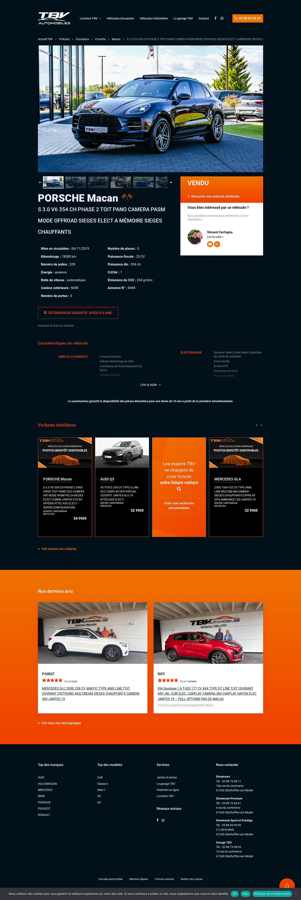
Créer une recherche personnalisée (179, 505)
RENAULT (44, 814)
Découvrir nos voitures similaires (214, 196)
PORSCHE (44, 802)
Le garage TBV (183, 18)
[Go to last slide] (44, 109)
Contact (204, 18)
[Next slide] (257, 109)
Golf (100, 777)
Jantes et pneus (167, 777)
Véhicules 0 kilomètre (154, 18)
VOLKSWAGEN (47, 783)
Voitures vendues (164, 879)
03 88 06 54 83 (249, 18)
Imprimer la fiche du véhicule (56, 325)
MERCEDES (45, 790)
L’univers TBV (88, 18)
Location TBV (165, 796)
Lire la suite (214, 236)
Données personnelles (110, 879)
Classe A (102, 783)
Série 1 (101, 790)
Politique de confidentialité (272, 893)
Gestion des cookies (192, 879)
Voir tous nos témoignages (61, 723)
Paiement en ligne (168, 790)
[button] (53, 182)
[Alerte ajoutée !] (287, 886)
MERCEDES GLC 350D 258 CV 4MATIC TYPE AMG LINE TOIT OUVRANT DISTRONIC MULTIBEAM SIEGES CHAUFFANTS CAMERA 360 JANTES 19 (90, 694)
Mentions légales (138, 879)
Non (245, 893)
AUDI (41, 777)
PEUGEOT (44, 808)
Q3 (99, 802)
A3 (99, 796)
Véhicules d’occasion (120, 18)
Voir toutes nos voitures (58, 549)
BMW (41, 796)
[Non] (296, 894)
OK (235, 893)
